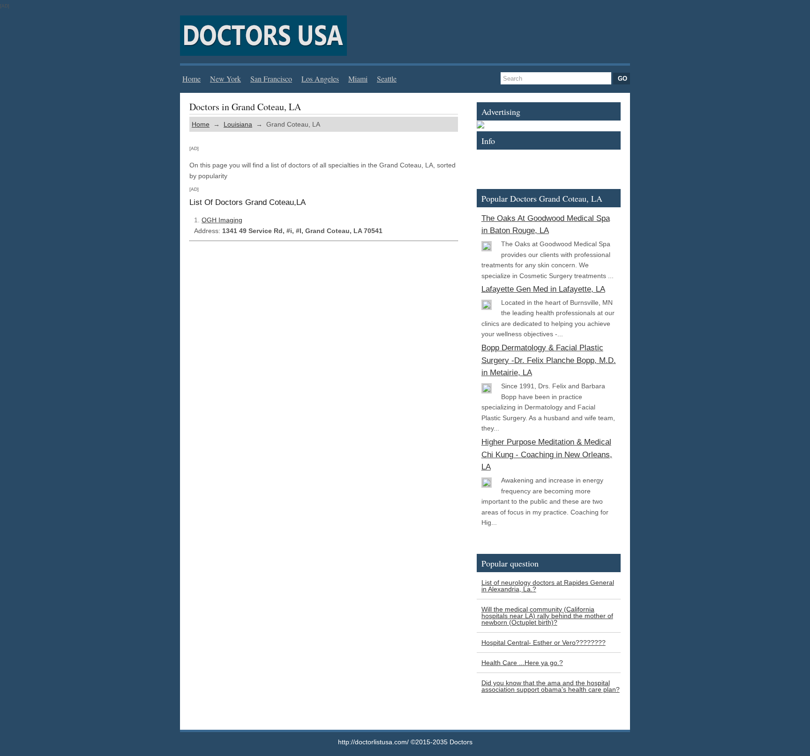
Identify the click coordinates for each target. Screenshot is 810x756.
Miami (358, 78)
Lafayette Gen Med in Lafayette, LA (543, 289)
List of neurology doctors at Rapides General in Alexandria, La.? (547, 586)
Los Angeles (320, 78)
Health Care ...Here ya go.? (522, 662)
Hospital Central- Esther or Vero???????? (543, 642)
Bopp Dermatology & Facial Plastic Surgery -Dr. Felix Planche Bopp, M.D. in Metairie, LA (548, 360)
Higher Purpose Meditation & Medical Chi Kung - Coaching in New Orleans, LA (546, 455)
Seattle (387, 78)
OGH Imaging (222, 220)
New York (225, 78)
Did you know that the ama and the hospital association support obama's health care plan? (550, 686)
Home (191, 78)
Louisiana (238, 124)
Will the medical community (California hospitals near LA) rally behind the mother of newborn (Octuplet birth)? (547, 615)
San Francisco (271, 78)
